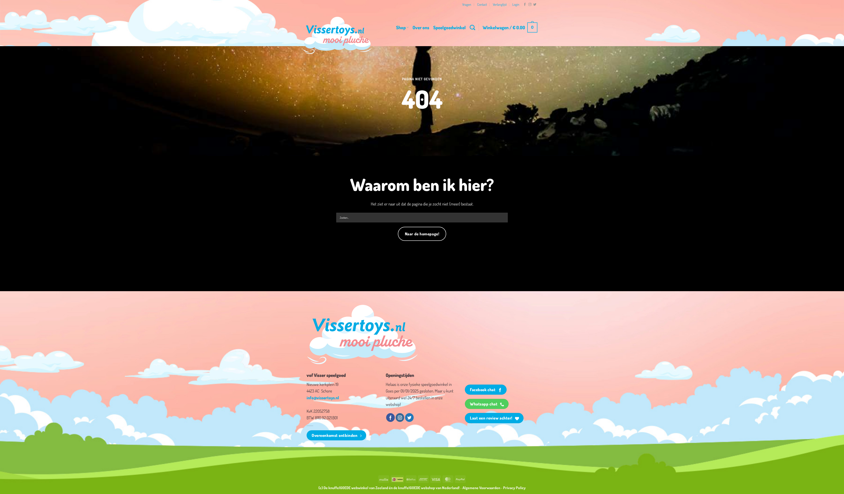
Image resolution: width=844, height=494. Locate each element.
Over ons (421, 27)
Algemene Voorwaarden (481, 487)
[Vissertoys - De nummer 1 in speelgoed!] (337, 35)
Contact (482, 4)
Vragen (466, 4)
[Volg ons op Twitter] (534, 4)
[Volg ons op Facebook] (524, 4)
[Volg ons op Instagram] (529, 4)
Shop (401, 27)
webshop (428, 487)
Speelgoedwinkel (449, 27)
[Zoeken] (472, 27)
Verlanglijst (500, 4)
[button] (510, 27)
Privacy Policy (514, 487)
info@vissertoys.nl (323, 397)
